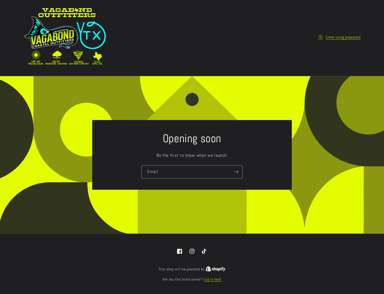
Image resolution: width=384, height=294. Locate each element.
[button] (339, 37)
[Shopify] (215, 269)
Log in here (212, 279)
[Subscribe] (236, 171)
